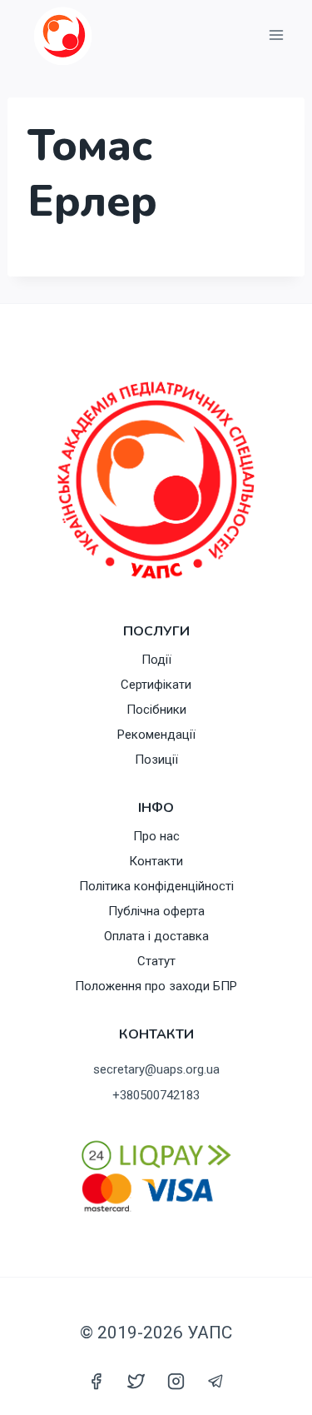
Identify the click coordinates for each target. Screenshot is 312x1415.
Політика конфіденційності (156, 886)
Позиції (156, 759)
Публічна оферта (156, 911)
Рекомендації (156, 734)
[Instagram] (176, 1380)
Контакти (156, 861)
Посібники (156, 709)
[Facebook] (95, 1380)
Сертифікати (156, 684)
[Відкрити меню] (275, 35)
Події (156, 659)
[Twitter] (135, 1380)
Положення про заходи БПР (156, 986)
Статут (156, 961)
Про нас (156, 836)
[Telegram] (216, 1380)
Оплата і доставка (156, 936)
